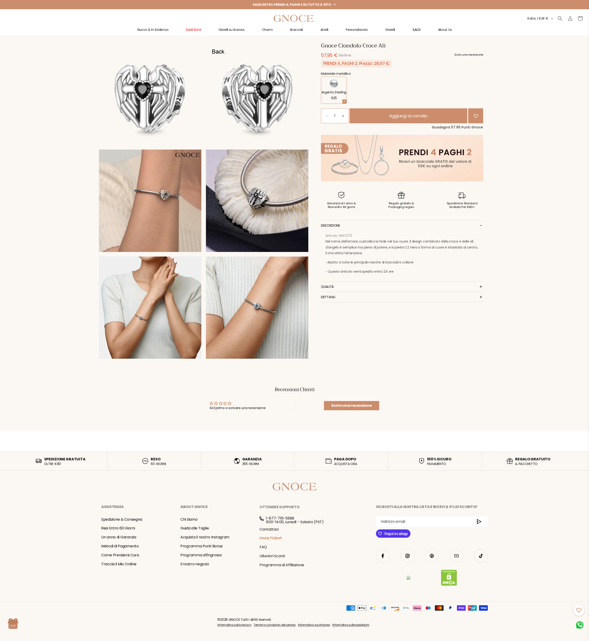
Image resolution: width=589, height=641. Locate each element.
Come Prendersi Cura (120, 555)
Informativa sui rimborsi (314, 625)
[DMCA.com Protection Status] (449, 579)
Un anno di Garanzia (118, 537)
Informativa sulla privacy (234, 625)
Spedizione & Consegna (121, 519)
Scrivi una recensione (351, 405)
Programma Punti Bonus (201, 546)
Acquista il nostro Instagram (204, 537)
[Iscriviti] (479, 521)
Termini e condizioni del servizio (275, 625)
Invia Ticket (271, 538)
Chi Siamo (188, 519)
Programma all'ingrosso (201, 555)
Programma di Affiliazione (282, 564)
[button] (152, 32)
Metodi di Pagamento (120, 546)
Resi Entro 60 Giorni (118, 528)
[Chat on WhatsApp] (579, 624)
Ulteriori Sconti (272, 555)
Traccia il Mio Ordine (118, 564)
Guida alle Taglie (194, 528)
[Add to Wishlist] (476, 116)
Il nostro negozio (194, 564)
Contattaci (269, 529)
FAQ (263, 546)
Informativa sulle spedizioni (350, 625)
